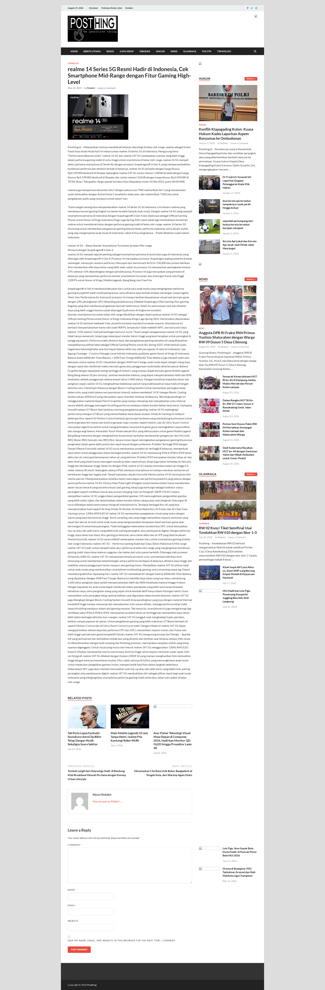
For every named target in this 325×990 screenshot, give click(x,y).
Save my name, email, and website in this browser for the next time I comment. (122, 940)
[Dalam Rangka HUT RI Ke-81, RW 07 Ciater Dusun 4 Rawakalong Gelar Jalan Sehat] (209, 400)
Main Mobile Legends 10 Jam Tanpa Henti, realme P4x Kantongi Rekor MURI (129, 736)
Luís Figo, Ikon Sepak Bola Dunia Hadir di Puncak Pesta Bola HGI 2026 (239, 852)
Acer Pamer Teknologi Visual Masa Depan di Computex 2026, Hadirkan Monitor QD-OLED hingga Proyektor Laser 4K (173, 740)
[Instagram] (256, 8)
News (174, 51)
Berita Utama (92, 51)
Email (72, 905)
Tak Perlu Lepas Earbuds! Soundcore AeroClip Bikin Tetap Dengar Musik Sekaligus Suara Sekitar (84, 738)
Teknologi (224, 51)
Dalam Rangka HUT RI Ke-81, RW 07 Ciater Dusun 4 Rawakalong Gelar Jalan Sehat (238, 405)
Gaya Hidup (127, 51)
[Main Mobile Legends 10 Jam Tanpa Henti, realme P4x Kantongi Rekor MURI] (130, 729)
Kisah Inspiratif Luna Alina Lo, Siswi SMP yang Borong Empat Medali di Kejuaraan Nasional (239, 572)
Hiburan (144, 51)
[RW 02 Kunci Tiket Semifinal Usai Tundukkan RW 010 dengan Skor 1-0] (228, 482)
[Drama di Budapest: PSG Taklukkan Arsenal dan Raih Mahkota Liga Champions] (209, 868)
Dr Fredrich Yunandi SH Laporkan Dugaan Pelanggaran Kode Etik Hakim (237, 182)
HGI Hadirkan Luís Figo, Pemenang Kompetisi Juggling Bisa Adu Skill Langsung (237, 596)
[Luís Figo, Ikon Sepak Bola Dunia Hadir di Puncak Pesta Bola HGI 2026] (209, 848)
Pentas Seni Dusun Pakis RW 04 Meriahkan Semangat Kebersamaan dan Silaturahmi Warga (240, 429)
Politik (206, 51)
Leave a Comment (106, 88)
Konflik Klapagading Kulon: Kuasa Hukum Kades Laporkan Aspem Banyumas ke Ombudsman (226, 134)
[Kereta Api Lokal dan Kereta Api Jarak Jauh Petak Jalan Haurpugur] (209, 241)
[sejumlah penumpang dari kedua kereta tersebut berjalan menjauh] (209, 221)
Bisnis (110, 51)
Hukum (160, 51)
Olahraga (189, 51)
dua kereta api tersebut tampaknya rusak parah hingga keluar (237, 204)
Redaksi (129, 8)
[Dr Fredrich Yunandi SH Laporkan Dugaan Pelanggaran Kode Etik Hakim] (209, 177)
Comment (75, 845)
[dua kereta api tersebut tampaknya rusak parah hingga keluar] (209, 201)
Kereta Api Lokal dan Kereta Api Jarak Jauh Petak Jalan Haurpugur (239, 244)
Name (72, 890)
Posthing (91, 984)
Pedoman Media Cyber (111, 8)
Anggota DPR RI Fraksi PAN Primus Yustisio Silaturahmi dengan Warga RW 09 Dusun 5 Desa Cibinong (227, 337)
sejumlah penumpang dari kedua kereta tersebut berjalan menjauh (238, 224)
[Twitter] (252, 8)
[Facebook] (247, 8)
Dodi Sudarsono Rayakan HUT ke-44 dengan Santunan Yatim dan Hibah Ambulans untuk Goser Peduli (240, 453)
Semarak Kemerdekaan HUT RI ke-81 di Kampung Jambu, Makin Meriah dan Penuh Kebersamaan (240, 381)
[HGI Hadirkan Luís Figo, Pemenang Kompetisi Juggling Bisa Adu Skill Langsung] (209, 591)
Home (74, 51)
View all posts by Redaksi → (107, 801)
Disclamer (93, 8)
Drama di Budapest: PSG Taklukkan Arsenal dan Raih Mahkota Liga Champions (239, 872)
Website (73, 921)
